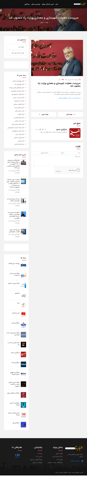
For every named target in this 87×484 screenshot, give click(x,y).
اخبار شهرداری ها (19, 84)
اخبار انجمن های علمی (18, 124)
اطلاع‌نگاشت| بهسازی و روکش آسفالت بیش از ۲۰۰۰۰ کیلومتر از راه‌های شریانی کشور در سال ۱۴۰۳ (13, 164)
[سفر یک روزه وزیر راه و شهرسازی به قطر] (23, 201)
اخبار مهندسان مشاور (18, 81)
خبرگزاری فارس (15, 323)
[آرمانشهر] (23, 295)
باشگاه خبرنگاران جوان (13, 393)
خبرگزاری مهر (16, 423)
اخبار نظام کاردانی (19, 144)
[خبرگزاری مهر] (23, 424)
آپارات (36, 130)
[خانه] (23, 305)
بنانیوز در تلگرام (75, 461)
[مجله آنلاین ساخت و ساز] (23, 344)
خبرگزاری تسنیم (15, 353)
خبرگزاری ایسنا (16, 362)
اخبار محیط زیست (19, 108)
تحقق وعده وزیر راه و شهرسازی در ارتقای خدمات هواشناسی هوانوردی (14, 215)
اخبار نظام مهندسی (19, 118)
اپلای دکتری (59, 453)
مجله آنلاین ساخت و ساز (14, 344)
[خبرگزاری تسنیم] (23, 354)
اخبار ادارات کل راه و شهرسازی (16, 128)
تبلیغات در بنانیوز (37, 462)
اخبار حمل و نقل (19, 111)
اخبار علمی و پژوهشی (18, 131)
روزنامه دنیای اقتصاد (14, 263)
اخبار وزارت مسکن (19, 137)
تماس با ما (39, 456)
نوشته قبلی (69, 114)
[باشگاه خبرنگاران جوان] (23, 395)
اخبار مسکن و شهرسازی (17, 91)
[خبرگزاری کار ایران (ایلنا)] (23, 405)
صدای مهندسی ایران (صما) (14, 414)
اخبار (41, 22)
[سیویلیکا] (17, 455)
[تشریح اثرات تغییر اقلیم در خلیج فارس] (23, 231)
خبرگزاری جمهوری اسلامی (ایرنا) (15, 373)
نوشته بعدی (45, 114)
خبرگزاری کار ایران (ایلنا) (15, 404)
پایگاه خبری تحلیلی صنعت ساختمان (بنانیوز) (14, 384)
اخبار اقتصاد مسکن (19, 104)
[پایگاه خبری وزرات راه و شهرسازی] (23, 335)
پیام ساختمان (16, 313)
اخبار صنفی (21, 141)
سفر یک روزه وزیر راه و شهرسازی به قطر (13, 200)
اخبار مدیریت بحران (18, 98)
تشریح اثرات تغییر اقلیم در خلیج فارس (14, 231)
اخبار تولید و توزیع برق (18, 94)
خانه (47, 22)
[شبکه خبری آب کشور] (23, 285)
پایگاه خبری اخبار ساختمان (15, 274)
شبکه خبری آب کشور (14, 283)
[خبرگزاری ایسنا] (23, 364)
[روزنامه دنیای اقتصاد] (23, 265)
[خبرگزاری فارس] (23, 325)
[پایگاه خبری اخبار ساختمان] (23, 275)
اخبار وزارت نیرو (20, 134)
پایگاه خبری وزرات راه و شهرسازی (13, 334)
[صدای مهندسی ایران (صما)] (23, 415)
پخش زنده (59, 459)
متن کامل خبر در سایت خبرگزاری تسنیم (69, 98)
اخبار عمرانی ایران (57, 456)
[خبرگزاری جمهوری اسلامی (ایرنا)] (23, 374)
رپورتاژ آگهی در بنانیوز (36, 459)
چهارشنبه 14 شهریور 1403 (71, 80)
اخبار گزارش (21, 114)
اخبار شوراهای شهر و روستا (16, 88)
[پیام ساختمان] (23, 315)
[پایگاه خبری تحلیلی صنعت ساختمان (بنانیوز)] (23, 384)
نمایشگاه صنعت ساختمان (55, 462)
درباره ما (40, 453)
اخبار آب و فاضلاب (19, 101)
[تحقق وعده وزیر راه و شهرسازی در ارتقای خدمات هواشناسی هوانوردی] (23, 214)
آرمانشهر (17, 293)
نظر (59, 80)
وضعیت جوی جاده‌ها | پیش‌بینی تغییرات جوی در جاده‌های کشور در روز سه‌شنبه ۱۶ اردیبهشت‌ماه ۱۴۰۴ (13, 183)
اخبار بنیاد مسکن (19, 121)
